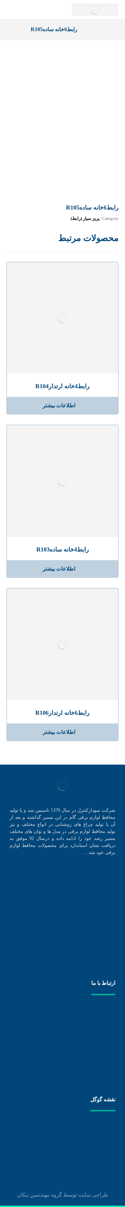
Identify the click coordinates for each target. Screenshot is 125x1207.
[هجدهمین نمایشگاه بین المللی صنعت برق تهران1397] (102, 915)
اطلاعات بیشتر (59, 405)
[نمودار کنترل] (95, 9)
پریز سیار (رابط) (85, 218)
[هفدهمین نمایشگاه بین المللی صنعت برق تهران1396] (102, 949)
